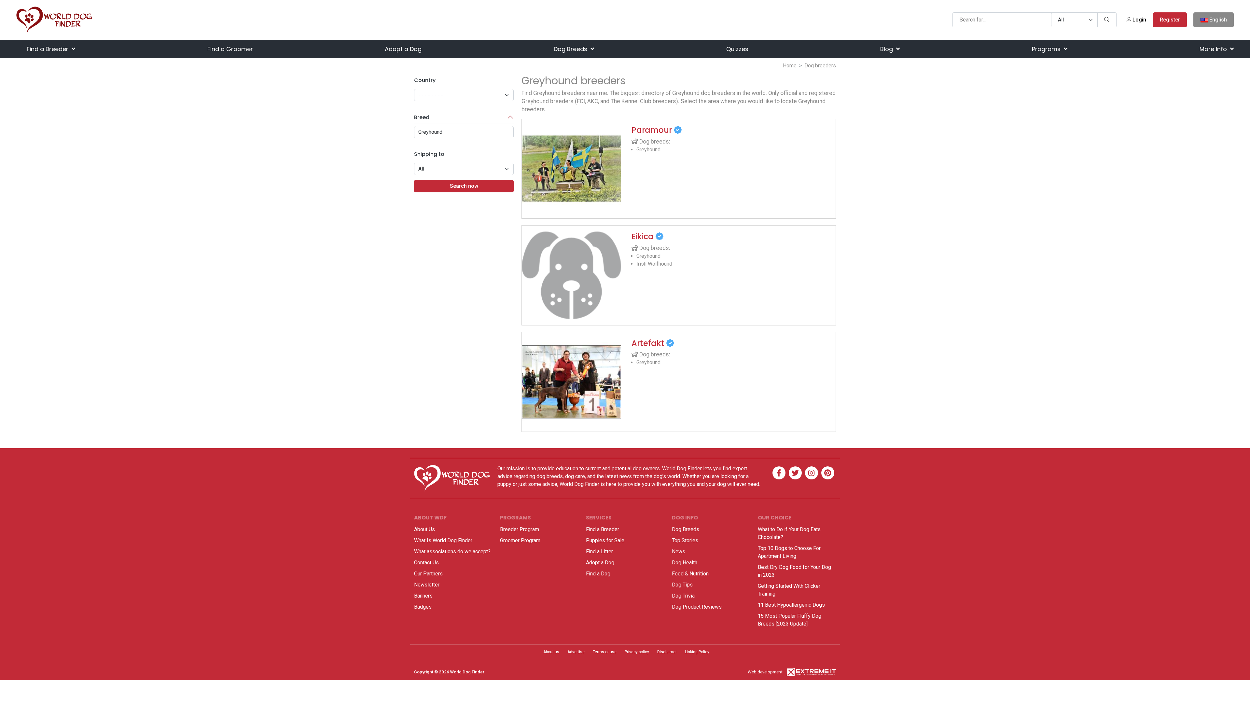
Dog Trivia (683, 596)
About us (551, 652)
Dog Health (684, 562)
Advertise (576, 652)
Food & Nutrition (690, 574)
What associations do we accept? (452, 551)
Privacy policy (637, 652)
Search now (464, 186)
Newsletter (426, 585)
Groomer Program (520, 540)
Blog (887, 49)
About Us (424, 529)
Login (1138, 20)
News (678, 551)
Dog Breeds (571, 49)
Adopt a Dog (403, 49)
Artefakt (649, 343)
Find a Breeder (48, 49)
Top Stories (685, 540)
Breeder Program (519, 529)
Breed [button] (421, 117)
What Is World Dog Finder (443, 540)
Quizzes (737, 49)
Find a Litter (599, 551)
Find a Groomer (230, 49)
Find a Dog (598, 574)
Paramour (653, 130)
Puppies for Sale (605, 540)
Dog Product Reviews (697, 607)
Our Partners (428, 574)
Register (1170, 20)
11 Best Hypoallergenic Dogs (791, 605)
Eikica (644, 236)
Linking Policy (697, 652)
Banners (423, 596)
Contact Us (426, 562)
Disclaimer (667, 652)
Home (790, 65)
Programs (1047, 49)
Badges (423, 607)
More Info (1214, 49)
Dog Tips (682, 585)
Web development (765, 671)
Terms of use (605, 652)
